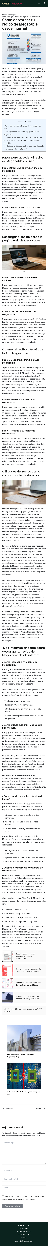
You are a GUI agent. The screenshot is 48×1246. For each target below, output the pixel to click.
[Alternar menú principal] (39, 3)
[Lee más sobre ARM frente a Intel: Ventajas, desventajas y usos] (24, 1075)
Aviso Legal (24, 1228)
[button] (45, 3)
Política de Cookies (24, 1226)
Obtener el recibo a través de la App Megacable (22, 137)
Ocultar (28, 121)
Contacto (24, 1237)
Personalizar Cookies (24, 1234)
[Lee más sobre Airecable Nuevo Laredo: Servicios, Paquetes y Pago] (24, 1038)
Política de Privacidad (24, 1231)
